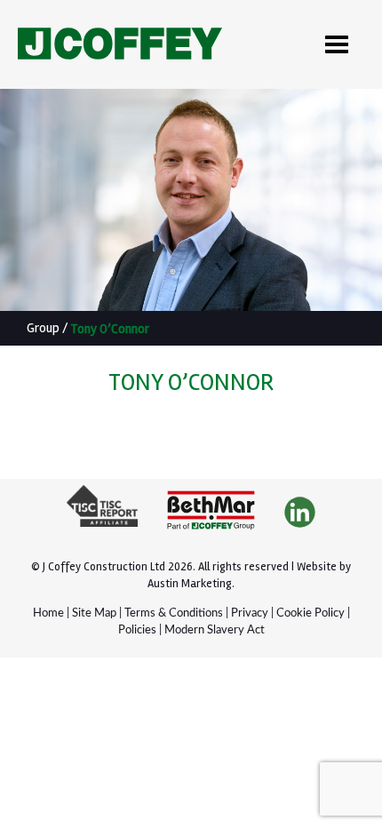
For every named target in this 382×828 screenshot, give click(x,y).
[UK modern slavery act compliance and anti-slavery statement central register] (102, 513)
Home (48, 613)
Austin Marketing (189, 584)
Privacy (249, 613)
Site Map (94, 613)
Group (43, 328)
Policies (137, 630)
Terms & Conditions (173, 613)
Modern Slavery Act (214, 630)
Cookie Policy (310, 613)
